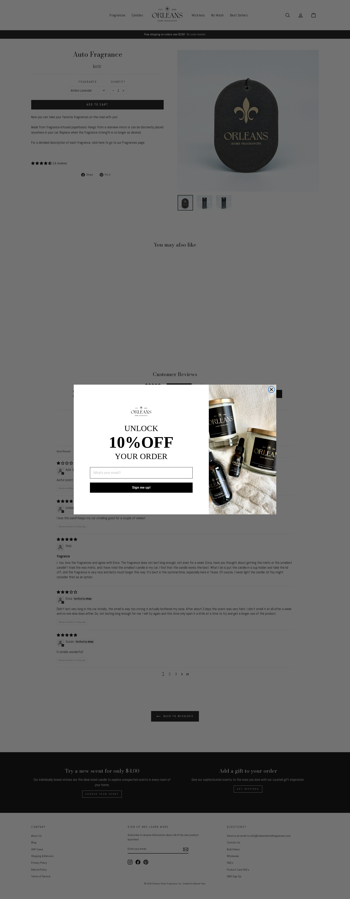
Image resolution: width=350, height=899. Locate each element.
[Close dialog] (271, 389)
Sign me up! (141, 487)
